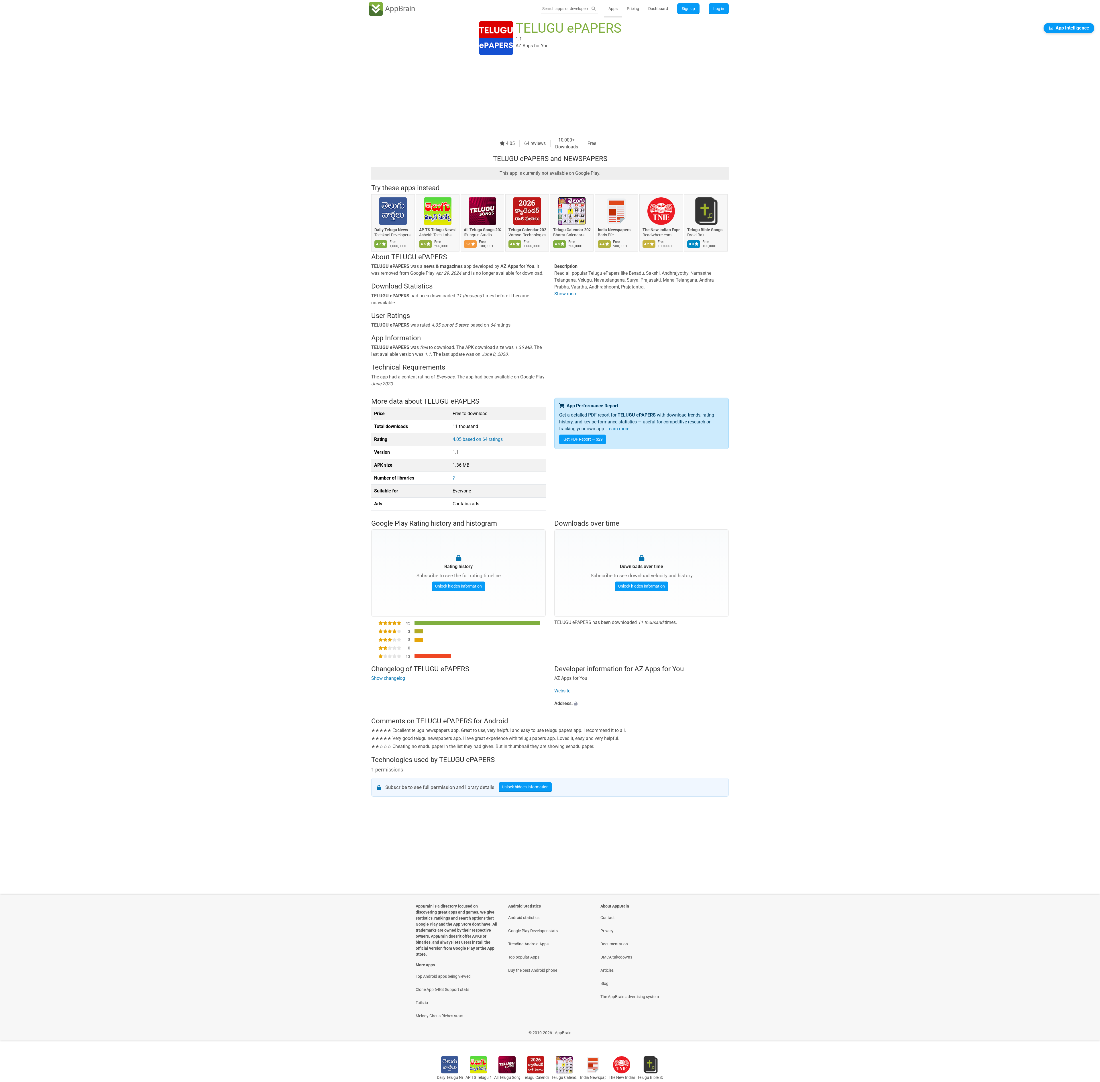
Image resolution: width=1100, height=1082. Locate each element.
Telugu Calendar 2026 (571, 229)
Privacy (607, 930)
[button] (641, 703)
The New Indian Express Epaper (661, 229)
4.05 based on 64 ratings (478, 439)
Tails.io (422, 1002)
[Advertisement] (543, 96)
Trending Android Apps (528, 944)
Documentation (614, 944)
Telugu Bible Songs (704, 229)
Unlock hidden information (458, 586)
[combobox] (565, 8)
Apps (613, 8)
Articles (607, 970)
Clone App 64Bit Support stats (442, 989)
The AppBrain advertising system (629, 996)
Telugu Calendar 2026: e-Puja (527, 229)
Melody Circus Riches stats (439, 1016)
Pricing (633, 8)
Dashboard (658, 8)
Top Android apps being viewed (443, 976)
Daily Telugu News (391, 229)
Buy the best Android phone (532, 970)
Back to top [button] (1085, 1029)
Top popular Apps (523, 957)
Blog (604, 983)
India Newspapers (614, 229)
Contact (607, 917)
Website (562, 691)
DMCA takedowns (616, 957)
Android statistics (523, 917)
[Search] (593, 8)
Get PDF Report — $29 (583, 439)
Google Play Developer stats (533, 930)
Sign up (688, 8)
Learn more (617, 428)
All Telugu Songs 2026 (482, 229)
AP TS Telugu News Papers (437, 229)
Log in (718, 8)
